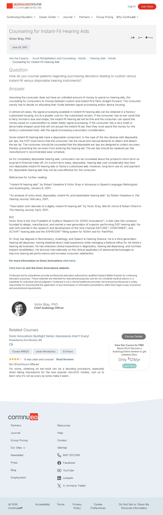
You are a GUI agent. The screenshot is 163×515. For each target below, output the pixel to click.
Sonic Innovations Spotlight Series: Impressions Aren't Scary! (49, 336)
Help (60, 432)
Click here (15, 268)
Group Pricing (104, 17)
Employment (18, 477)
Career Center (48, 17)
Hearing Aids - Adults (103, 58)
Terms (60, 504)
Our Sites (17, 447)
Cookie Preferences (98, 506)
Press (14, 462)
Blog (13, 470)
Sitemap (62, 447)
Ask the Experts (18, 58)
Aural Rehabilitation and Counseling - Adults (59, 58)
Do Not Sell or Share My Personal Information (134, 506)
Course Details (133, 336)
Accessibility (42, 504)
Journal (68, 17)
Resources (63, 425)
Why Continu (125, 17)
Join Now (147, 6)
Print (150, 37)
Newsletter (17, 455)
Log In (131, 6)
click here (69, 260)
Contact (62, 440)
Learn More (129, 366)
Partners (84, 17)
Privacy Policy (77, 506)
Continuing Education (20, 17)
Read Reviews (65, 359)
